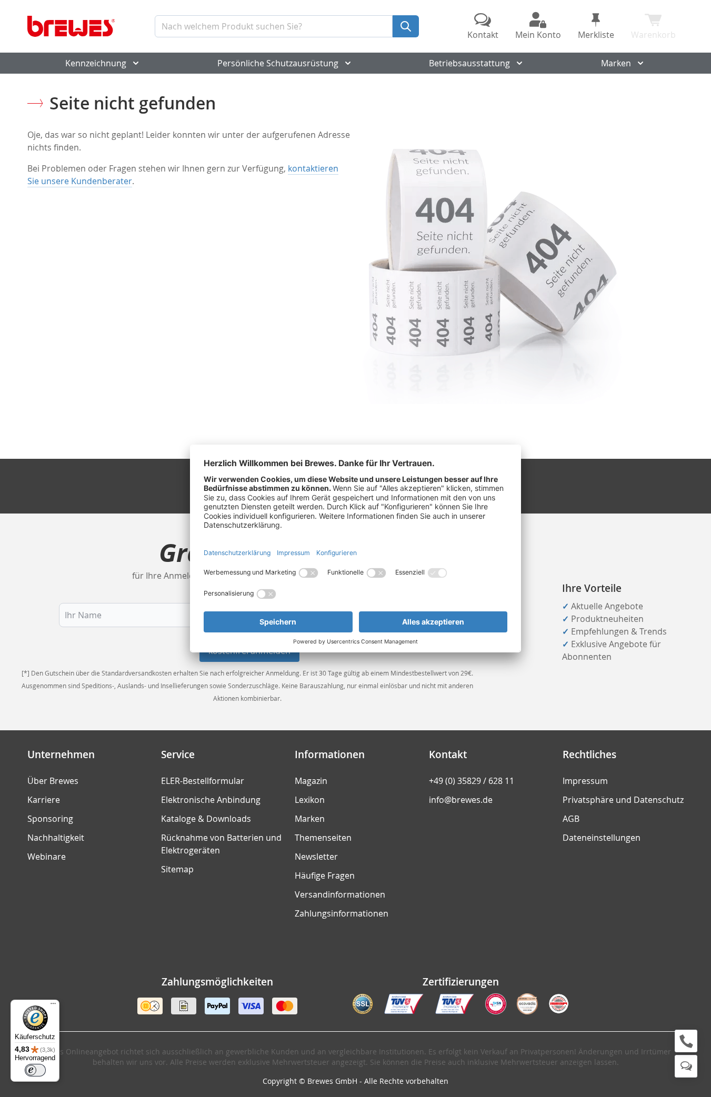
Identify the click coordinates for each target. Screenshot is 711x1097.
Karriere (43, 800)
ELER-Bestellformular (202, 781)
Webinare (46, 856)
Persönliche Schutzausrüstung (277, 63)
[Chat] (686, 1066)
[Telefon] (686, 1041)
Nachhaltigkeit (55, 837)
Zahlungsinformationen (341, 913)
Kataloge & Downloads (206, 818)
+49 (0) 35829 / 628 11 (471, 781)
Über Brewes (52, 781)
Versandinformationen (340, 894)
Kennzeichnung (95, 63)
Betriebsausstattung (469, 63)
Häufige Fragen (325, 875)
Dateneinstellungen (601, 837)
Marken (616, 63)
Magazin (311, 781)
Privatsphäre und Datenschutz (623, 800)
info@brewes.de (461, 800)
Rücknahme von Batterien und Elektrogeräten (221, 844)
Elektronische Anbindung (211, 800)
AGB (571, 818)
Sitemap (177, 869)
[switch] (35, 1070)
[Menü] (53, 1006)
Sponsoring (50, 818)
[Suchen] (406, 26)
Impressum (585, 781)
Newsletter (316, 856)
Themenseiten (323, 837)
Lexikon (310, 800)
